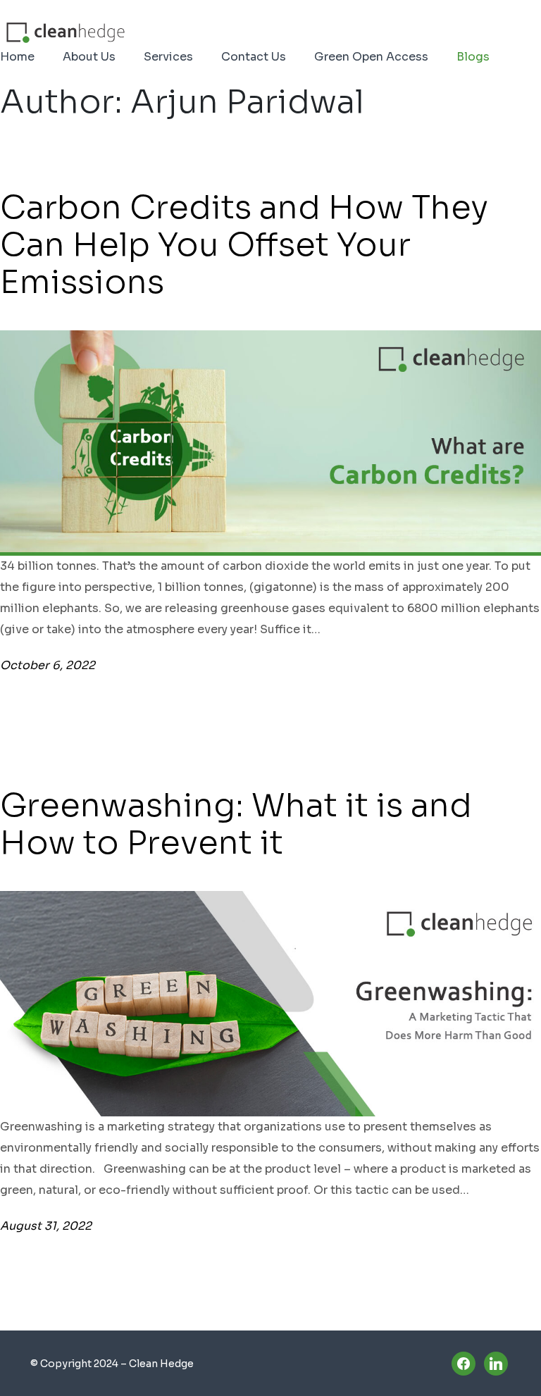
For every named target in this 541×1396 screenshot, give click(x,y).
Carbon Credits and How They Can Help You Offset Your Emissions (244, 245)
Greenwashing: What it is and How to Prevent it (236, 824)
